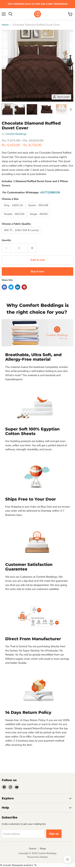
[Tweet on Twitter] (11, 287)
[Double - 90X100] (15, 218)
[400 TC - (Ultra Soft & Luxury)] (22, 234)
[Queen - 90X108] (38, 209)
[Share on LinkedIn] (17, 287)
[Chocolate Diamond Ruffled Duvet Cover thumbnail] (7, 109)
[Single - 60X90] (39, 218)
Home (5, 24)
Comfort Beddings (16, 134)
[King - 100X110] (14, 209)
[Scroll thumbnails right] (70, 109)
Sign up (54, 834)
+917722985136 (50, 192)
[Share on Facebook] (4, 287)
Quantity (6, 240)
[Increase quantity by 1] (32, 248)
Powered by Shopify (37, 857)
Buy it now (37, 271)
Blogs (43, 848)
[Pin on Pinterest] (24, 287)
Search (32, 848)
